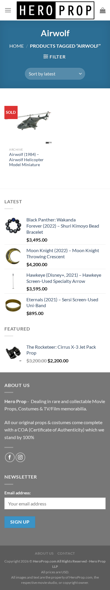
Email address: (17, 492)
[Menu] (7, 10)
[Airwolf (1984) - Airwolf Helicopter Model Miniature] (28, 121)
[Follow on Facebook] (10, 457)
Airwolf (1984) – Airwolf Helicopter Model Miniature (26, 159)
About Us (44, 553)
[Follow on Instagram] (20, 457)
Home (16, 46)
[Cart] (103, 10)
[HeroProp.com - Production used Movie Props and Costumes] (55, 10)
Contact (66, 553)
